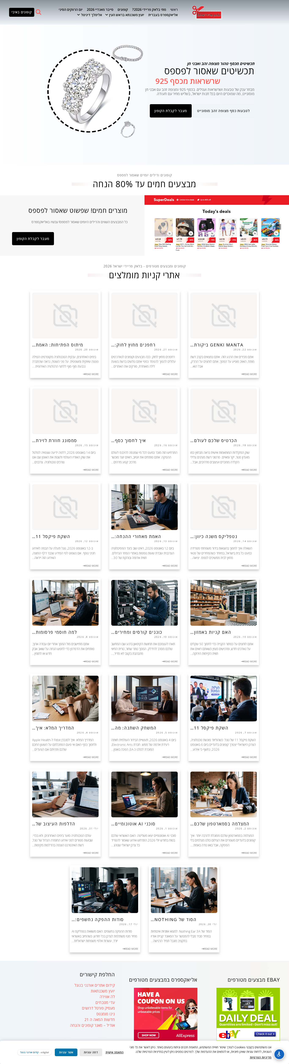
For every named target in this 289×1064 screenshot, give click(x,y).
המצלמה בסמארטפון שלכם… (219, 824)
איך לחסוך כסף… (128, 440)
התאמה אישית (115, 1052)
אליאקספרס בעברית (163, 14)
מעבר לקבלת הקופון (170, 110)
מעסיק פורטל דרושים (98, 1008)
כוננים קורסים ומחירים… (136, 632)
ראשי (174, 9)
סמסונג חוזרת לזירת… (54, 440)
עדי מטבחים (105, 1002)
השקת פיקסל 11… (51, 536)
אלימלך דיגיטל (91, 14)
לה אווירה (107, 996)
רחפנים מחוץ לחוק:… (133, 345)
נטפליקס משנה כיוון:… (213, 536)
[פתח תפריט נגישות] (279, 1054)
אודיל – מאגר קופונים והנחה (92, 1025)
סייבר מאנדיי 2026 (100, 9)
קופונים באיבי (22, 12)
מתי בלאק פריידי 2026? (149, 9)
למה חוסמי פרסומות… (54, 632)
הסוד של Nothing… (174, 919)
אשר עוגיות (66, 1052)
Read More (250, 374)
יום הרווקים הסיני (71, 9)
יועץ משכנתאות (103, 990)
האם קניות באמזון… (210, 632)
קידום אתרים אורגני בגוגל (94, 985)
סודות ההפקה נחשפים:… (98, 919)
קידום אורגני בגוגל (29, 1052)
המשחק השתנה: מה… (134, 728)
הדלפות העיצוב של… (53, 824)
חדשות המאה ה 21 (99, 1019)
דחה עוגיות (91, 1052)
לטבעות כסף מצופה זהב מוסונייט (223, 110)
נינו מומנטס (105, 1013)
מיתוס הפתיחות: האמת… (57, 345)
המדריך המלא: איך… (53, 728)
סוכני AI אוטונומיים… (133, 824)
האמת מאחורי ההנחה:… (136, 536)
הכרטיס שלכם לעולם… (213, 440)
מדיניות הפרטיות (260, 1057)
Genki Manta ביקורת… (217, 345)
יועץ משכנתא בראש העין (126, 14)
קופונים (123, 9)
